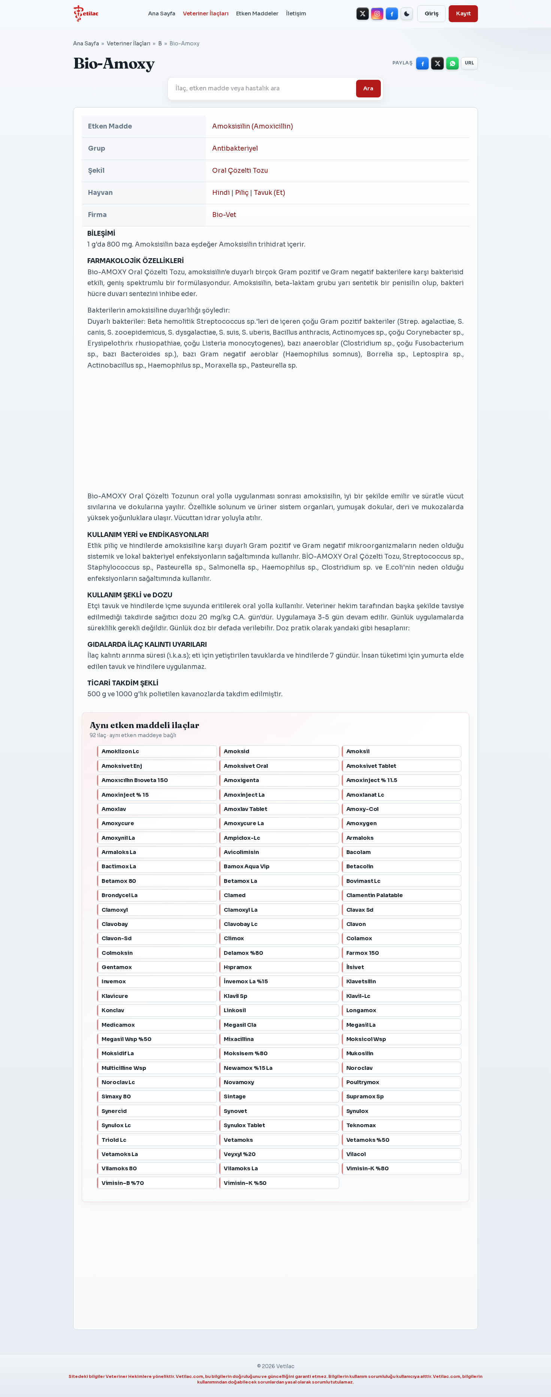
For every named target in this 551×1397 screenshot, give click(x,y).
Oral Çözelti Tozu (240, 171)
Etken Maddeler (257, 13)
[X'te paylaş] (437, 63)
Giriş (432, 13)
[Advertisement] (275, 430)
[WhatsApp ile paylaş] (452, 63)
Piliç (242, 193)
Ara (368, 88)
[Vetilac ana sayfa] (85, 13)
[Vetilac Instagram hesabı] (377, 13)
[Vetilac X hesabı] (362, 13)
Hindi (221, 193)
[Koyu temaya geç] (407, 13)
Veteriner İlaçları (206, 13)
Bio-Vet (224, 215)
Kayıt (463, 13)
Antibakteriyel (235, 149)
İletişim (296, 13)
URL (470, 63)
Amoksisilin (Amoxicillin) (252, 126)
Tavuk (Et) (269, 193)
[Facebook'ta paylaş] (422, 63)
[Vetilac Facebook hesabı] (392, 13)
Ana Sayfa (161, 13)
